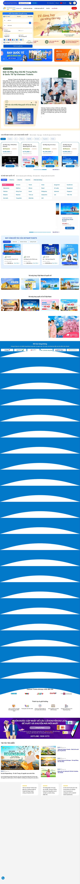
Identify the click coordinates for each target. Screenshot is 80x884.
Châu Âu (12, 179)
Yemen (30, 184)
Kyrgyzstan (57, 184)
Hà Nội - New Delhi (8, 219)
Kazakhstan (70, 184)
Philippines (44, 191)
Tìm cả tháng (29, 42)
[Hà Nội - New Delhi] (10, 208)
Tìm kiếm (34, 3)
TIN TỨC (48, 8)
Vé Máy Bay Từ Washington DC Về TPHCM (30, 305)
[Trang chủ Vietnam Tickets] (10, 3)
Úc (15, 138)
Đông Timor (19, 191)
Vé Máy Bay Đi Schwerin (70, 285)
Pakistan (5, 191)
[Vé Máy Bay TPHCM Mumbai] (70, 209)
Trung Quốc (45, 138)
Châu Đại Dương (38, 179)
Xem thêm (16, 263)
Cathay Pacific (33, 241)
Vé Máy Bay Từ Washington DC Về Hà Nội (50, 305)
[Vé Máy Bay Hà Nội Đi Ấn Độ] (50, 209)
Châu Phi (28, 179)
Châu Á (4, 179)
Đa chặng (30, 16)
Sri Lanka (56, 188)
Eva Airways (7, 241)
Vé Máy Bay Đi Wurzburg (10, 285)
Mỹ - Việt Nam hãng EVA (49, 259)
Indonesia (56, 191)
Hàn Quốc (37, 138)
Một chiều (7, 16)
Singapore (69, 191)
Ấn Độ (4, 184)
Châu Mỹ (20, 179)
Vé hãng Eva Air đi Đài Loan (30, 259)
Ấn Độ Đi (5, 205)
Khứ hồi (19, 16)
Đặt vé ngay (10, 166)
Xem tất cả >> (56, 169)
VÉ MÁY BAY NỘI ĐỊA (27, 8)
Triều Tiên (69, 194)
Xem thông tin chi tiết (10, 287)
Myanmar (18, 194)
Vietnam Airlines (23, 241)
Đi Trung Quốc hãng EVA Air (11, 259)
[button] (65, 60)
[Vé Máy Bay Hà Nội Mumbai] (30, 209)
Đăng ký (57, 3)
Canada (10, 138)
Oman (42, 184)
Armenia (18, 184)
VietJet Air (14, 241)
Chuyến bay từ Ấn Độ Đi (7, 218)
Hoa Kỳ (3, 138)
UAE (42, 198)
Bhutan (30, 188)
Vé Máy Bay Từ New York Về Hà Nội (70, 305)
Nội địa (52, 138)
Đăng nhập (51, 3)
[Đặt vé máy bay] (74, 3)
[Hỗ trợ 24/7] (70, 3)
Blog (2, 771)
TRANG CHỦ (18, 8)
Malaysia (5, 194)
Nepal (42, 188)
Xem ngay (69, 263)
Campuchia (44, 194)
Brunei (30, 191)
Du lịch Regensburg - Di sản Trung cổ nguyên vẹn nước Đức (18, 773)
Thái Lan (22, 138)
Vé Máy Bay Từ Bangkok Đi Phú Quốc (10, 305)
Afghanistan (6, 188)
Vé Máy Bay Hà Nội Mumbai (31, 219)
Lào (55, 194)
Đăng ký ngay (40, 727)
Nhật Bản (29, 138)
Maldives (18, 188)
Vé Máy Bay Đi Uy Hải (50, 285)
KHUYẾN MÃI (54, 8)
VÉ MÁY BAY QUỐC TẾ (39, 8)
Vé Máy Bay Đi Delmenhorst (30, 285)
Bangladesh (70, 188)
